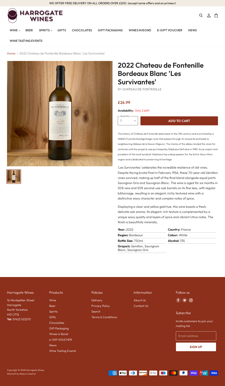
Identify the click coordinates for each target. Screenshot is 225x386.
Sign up (196, 347)
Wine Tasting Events (26, 41)
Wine (14, 30)
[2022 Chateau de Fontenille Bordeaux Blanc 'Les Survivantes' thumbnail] (14, 177)
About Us (140, 300)
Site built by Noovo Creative (21, 373)
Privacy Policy (100, 306)
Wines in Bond (140, 30)
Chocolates (82, 30)
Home (11, 53)
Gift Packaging (110, 30)
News (192, 30)
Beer (29, 30)
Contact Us (141, 306)
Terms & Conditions (104, 317)
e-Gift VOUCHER (169, 30)
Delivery (96, 300)
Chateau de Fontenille (142, 89)
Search (95, 311)
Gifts (61, 30)
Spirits (44, 30)
